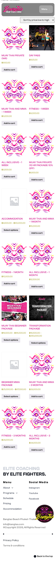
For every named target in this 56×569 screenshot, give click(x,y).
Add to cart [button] (9, 70)
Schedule (8, 498)
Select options (11, 230)
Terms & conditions (13, 545)
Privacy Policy (11, 540)
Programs (8, 493)
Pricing (7, 503)
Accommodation (12, 508)
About (6, 487)
